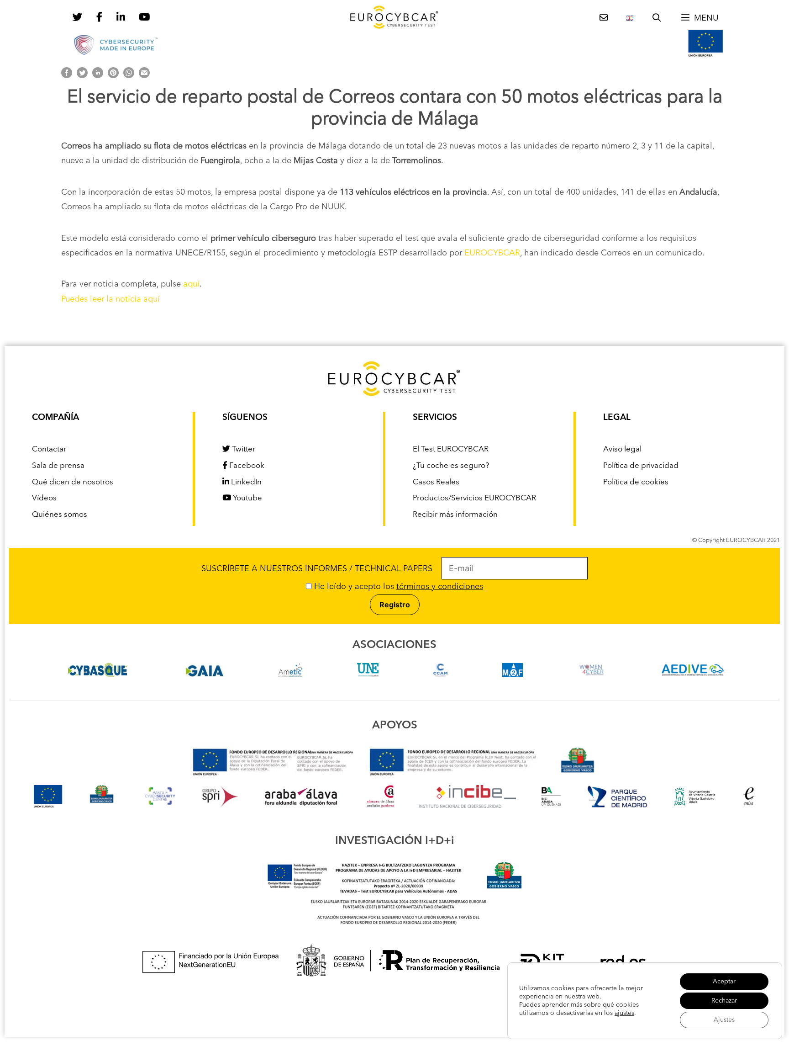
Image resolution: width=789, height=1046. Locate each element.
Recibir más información (455, 515)
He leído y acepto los (397, 587)
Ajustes (724, 1020)
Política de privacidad (641, 466)
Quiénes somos (59, 515)
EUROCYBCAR (492, 253)
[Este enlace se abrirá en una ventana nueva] (97, 674)
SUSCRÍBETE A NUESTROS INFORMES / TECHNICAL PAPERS (321, 569)
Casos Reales (436, 482)
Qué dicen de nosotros (72, 482)
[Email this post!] (144, 76)
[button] (699, 18)
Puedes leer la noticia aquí (110, 299)
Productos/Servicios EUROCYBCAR (474, 498)
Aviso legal (622, 449)
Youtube (246, 498)
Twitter (242, 449)
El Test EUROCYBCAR (451, 449)
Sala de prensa (58, 466)
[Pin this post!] (113, 76)
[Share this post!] (66, 76)
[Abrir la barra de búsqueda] (656, 18)
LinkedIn (245, 482)
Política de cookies (635, 482)
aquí (191, 284)
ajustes (624, 1013)
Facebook (245, 466)
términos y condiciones (439, 587)
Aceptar (724, 981)
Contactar (49, 449)
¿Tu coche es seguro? (451, 466)
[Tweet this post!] (82, 76)
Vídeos (44, 498)
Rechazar (724, 1001)
